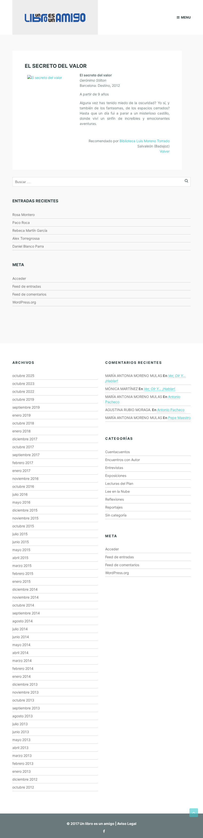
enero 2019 (21, 415)
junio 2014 (20, 637)
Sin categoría (116, 515)
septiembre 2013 (26, 708)
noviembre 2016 (25, 478)
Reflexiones (114, 499)
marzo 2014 (22, 660)
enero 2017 (21, 470)
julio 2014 (20, 629)
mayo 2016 (21, 502)
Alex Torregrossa (26, 238)
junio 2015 (20, 542)
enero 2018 (21, 431)
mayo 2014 (21, 645)
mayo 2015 (21, 550)
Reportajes (114, 507)
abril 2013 (20, 747)
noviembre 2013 (25, 692)
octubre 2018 (23, 423)
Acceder (19, 278)
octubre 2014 (23, 605)
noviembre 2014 (25, 597)
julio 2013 (20, 724)
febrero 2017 (22, 463)
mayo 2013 (21, 740)
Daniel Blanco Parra (28, 246)
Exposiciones (115, 475)
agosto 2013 (22, 716)
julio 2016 (20, 494)
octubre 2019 (23, 399)
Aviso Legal (126, 823)
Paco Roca (21, 222)
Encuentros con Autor (122, 460)
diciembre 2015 (25, 510)
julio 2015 (20, 534)
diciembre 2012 (24, 779)
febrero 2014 (22, 668)
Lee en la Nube (117, 491)
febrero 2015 (22, 573)
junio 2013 (20, 732)
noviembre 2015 (25, 518)
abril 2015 (20, 558)
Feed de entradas (26, 286)
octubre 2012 (23, 787)
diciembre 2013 (25, 684)
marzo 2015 (22, 565)
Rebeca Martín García (29, 230)
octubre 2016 (23, 486)
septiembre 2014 (26, 613)
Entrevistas (114, 468)
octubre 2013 (23, 700)
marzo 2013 (22, 755)
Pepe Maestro (179, 418)
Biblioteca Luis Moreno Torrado (145, 141)
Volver (165, 151)
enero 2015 (21, 581)
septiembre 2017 (26, 455)
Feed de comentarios (29, 294)
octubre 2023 (23, 383)
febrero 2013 (22, 763)
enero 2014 (21, 676)
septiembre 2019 (26, 407)
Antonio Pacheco (170, 410)
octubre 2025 (23, 375)
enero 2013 (21, 771)
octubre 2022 (23, 391)
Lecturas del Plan (119, 483)
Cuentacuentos (117, 452)
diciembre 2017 (24, 439)
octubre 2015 (23, 526)
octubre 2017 (23, 447)
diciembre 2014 (25, 589)
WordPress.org (24, 302)
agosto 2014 (22, 621)
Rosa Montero (23, 214)
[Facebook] (103, 831)
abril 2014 (20, 653)
